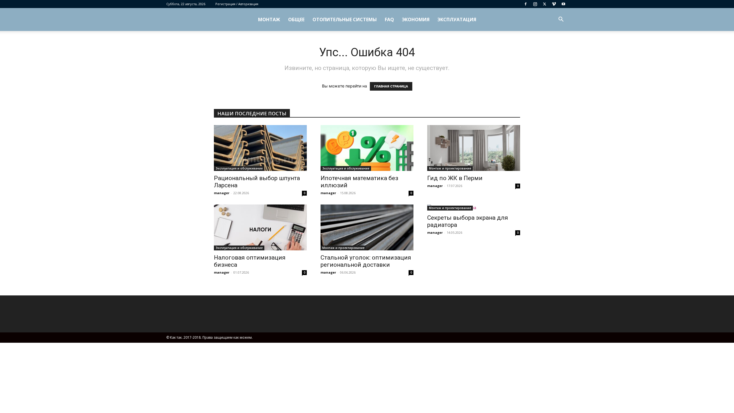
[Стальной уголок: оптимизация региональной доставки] (367, 227)
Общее (296, 19)
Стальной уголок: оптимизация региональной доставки (366, 261)
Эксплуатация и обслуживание (239, 168)
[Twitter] (544, 4)
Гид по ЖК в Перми (455, 178)
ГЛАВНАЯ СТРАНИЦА (391, 86)
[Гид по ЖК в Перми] (473, 148)
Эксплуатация (457, 19)
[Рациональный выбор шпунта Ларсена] (260, 148)
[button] (561, 20)
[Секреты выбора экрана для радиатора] (473, 207)
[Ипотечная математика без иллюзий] (367, 148)
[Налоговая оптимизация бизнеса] (260, 227)
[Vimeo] (554, 4)
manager (221, 193)
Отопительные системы (345, 19)
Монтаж (269, 19)
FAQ (389, 19)
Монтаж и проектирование (450, 168)
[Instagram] (535, 4)
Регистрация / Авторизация (236, 4)
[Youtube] (563, 4)
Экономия (416, 19)
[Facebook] (525, 4)
